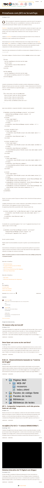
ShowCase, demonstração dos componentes (13, 279)
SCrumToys (11, 293)
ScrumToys (9, 36)
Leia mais (40, 354)
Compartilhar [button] (38, 293)
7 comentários (10, 437)
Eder (7, 293)
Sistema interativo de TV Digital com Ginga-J (19, 470)
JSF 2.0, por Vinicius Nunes (9, 270)
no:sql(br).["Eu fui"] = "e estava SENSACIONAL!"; (20, 426)
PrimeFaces (4, 28)
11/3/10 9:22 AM (7, 304)
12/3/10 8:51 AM (7, 310)
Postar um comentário (6, 318)
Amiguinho (6, 307)
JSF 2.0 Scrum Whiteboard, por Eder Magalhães (13, 269)
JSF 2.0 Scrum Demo (8, 264)
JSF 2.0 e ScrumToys (8, 267)
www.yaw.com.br (5, 287)
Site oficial (6, 277)
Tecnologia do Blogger (22, 485)
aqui (39, 41)
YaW (14, 293)
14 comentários (10, 354)
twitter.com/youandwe (7, 288)
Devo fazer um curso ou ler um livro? (16, 342)
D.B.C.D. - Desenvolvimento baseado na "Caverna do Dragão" (21, 361)
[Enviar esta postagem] (16, 293)
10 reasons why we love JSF (12, 325)
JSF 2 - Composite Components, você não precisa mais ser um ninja (20, 407)
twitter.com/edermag (6, 290)
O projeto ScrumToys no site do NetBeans (12, 265)
